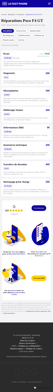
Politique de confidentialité (29, 346)
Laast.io (44, 356)
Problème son (39, 35)
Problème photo (24, 35)
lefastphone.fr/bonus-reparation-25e (38, 311)
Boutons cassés (8, 40)
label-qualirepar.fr (9, 313)
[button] (49, 3)
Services (21, 40)
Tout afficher (7, 31)
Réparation (11, 14)
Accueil (3, 14)
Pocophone (20, 14)
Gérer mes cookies (26, 351)
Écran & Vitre (21, 31)
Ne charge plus (8, 35)
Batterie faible (35, 31)
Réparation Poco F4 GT (33, 14)
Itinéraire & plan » (27, 341)
